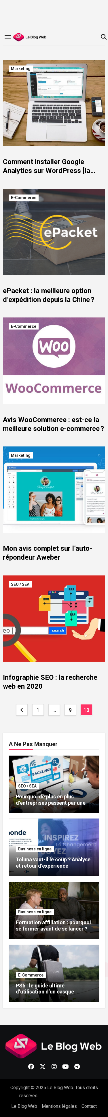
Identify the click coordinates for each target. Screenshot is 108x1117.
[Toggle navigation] (7, 37)
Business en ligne (35, 849)
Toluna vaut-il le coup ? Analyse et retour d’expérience (53, 862)
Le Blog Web (24, 1106)
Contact (89, 1106)
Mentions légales (59, 1106)
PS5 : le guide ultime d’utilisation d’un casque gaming (45, 992)
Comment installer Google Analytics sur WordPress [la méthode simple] (46, 171)
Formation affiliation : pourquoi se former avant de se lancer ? (53, 925)
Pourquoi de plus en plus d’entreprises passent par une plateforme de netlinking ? (51, 803)
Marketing (21, 68)
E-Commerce (23, 197)
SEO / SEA (20, 584)
